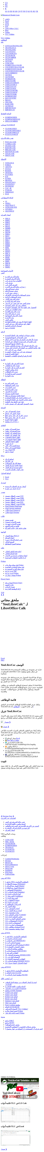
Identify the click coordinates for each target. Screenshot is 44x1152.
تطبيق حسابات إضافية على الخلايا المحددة (19, 335)
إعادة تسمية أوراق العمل (13, 467)
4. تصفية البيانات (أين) (12, 943)
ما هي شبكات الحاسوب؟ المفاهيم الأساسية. (20, 1027)
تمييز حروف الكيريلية (12, 314)
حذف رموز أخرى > (11, 293)
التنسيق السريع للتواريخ (13, 374)
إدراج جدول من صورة (12, 488)
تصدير (3, 492)
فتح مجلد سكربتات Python (14, 565)
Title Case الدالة (10, 1003)
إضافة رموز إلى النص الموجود (15, 305)
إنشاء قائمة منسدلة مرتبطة (14, 396)
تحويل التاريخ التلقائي (12, 365)
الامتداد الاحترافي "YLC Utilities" (16, 1009)
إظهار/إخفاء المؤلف (12, 441)
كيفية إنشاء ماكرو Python (14, 1011)
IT (26, 11)
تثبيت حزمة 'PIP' (11, 571)
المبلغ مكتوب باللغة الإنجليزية (15, 986)
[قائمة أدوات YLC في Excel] (15, 1145)
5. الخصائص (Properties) (13, 890)
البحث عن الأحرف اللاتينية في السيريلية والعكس (22, 826)
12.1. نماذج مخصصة (12, 913)
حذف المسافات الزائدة (13, 297)
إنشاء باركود (9, 452)
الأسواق (3, 159)
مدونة (3, 1017)
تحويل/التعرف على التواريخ (14, 363)
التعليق (3, 425)
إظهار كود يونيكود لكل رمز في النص (17, 324)
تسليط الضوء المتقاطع (13, 544)
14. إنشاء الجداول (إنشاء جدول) (16, 963)
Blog (6, 30)
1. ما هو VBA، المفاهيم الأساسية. (17, 882)
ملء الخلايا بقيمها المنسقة (14, 344)
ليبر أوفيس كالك (6, 979)
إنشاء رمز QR (10, 450)
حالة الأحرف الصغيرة (12, 279)
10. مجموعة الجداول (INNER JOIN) (17, 955)
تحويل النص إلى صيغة (12, 413)
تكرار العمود (9, 585)
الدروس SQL (5, 933)
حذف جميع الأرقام (11, 291)
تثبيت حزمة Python (11, 573)
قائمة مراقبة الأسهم (12, 526)
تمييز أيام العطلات (11, 372)
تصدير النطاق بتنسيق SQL (14, 502)
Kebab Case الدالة (11, 997)
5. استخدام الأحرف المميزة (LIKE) (17, 945)
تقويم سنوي (9, 520)
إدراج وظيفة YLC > (12, 422)
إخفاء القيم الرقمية (11, 354)
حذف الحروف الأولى (12, 299)
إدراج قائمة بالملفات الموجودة (15, 558)
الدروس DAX (6, 967)
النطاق (3, 380)
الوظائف (4, 40)
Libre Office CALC (12, 28)
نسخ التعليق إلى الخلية (13, 433)
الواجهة (3, 532)
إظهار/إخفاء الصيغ (11, 420)
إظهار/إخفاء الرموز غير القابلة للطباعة (18, 322)
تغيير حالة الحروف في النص (15, 822)
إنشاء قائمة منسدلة (12, 394)
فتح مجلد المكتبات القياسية (14, 567)
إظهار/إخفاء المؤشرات (13, 439)
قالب (2, 516)
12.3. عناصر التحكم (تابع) (14, 917)
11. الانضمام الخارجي (12, 957)
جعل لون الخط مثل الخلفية (14, 402)
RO (34, 11)
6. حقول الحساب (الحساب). (15, 947)
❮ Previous (5, 816)
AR (16, 11)
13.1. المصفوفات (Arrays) (14, 921)
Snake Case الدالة (11, 995)
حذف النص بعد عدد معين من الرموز (17, 303)
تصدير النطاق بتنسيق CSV (14, 496)
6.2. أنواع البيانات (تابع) (13, 894)
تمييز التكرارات (10, 387)
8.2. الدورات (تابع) (11, 902)
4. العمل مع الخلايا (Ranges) (14, 888)
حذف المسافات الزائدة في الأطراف (17, 295)
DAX (7, 25)
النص (2, 273)
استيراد (3, 483)
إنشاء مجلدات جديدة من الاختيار (16, 556)
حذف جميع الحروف (12, 289)
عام (2, 42)
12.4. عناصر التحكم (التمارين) (15, 919)
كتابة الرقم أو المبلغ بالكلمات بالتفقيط (18, 356)
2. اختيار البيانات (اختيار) (13, 939)
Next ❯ (11, 816)
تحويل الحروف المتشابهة (13, 316)
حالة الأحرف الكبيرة (12, 277)
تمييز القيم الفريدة (11, 383)
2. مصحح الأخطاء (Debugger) (15, 884)
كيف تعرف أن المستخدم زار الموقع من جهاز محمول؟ (24, 1029)
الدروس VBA (6, 878)
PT (22, 11)
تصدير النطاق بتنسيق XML (14, 498)
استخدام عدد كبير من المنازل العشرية (18, 352)
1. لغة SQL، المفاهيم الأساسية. (16, 936)
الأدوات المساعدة (7, 271)
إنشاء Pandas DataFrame (13, 506)
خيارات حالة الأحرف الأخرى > (15, 287)
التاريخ (3, 360)
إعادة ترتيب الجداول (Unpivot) (15, 988)
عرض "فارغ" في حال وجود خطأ (16, 415)
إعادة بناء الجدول (11, 391)
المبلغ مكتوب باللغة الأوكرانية (15, 824)
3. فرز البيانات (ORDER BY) (15, 941)
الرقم (3, 332)
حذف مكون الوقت (11, 370)
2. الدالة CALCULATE (13, 973)
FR (24, 11)
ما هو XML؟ (9, 1021)
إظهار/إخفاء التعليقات (12, 437)
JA (8, 11)
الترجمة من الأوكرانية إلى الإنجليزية (17, 828)
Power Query (5, 579)
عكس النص (9, 320)
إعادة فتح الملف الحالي (13, 551)
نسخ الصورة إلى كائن (12, 446)
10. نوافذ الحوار (10, 906)
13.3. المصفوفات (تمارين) (14, 925)
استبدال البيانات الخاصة (13, 326)
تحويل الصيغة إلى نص (12, 411)
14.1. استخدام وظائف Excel (14, 927)
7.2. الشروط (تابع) (11, 898)
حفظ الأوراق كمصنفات (13, 463)
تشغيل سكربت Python (13, 575)
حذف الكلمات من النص (13, 309)
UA (6, 3)
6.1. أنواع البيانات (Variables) (15, 892)
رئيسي (7, 19)
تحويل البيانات (10, 587)
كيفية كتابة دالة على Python (14, 1013)
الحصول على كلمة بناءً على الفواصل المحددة (20, 307)
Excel (7, 21)
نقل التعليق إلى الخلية (12, 435)
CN (19, 11)
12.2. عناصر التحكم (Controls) (15, 915)
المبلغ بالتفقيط (6, 114)
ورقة (2, 455)
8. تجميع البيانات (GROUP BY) (16, 951)
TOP (2, 593)
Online (7, 32)
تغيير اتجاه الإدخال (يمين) (13, 540)
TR (37, 11)
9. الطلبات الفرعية (11, 953)
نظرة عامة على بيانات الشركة (15, 528)
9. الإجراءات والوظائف (13, 904)
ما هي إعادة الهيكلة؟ (12, 1025)
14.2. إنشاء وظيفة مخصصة (14, 929)
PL (31, 11)
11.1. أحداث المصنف (12, 908)
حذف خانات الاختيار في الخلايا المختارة (18, 400)
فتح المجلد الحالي (11, 553)
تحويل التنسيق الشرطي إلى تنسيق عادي (19, 404)
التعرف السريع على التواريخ (14, 368)
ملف (2, 548)
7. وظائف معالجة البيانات (14, 949)
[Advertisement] (22, 635)
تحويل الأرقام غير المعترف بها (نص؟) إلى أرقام (21, 339)
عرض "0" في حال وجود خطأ (15, 417)
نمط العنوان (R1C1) (12, 536)
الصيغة (3, 408)
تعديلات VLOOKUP (8, 125)
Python (3, 561)
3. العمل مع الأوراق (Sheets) (14, 886)
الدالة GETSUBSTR (12, 1007)
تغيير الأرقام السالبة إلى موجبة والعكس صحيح (21, 346)
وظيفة (13, 991)
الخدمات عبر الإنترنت (8, 818)
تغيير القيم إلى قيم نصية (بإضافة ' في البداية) (20, 342)
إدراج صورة (9, 443)
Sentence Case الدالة (12, 1001)
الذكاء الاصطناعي (7, 198)
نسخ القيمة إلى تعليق (12, 429)
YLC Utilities (9, 34)
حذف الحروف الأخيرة (12, 301)
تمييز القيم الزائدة (11, 389)
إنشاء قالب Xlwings (12, 512)
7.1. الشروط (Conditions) (14, 896)
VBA (7, 23)
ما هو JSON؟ (9, 1023)
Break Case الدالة (11, 999)
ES (6, 11)
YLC (7, 479)
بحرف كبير (9, 283)
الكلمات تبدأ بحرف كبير (13, 281)
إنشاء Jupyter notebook (13, 508)
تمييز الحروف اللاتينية (12, 311)
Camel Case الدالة (11, 993)
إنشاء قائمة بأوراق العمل (13, 465)
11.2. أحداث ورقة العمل (13, 910)
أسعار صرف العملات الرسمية (15, 486)
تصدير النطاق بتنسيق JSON (14, 500)
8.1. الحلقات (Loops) (12, 900)
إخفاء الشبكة (9, 538)
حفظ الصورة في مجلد (13, 448)
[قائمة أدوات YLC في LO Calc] (15, 1122)
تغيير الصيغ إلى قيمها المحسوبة (16, 337)
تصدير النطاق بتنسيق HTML (15, 504)
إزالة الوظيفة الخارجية (13, 589)
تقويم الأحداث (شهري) (13, 524)
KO (29, 11)
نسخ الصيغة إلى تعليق (12, 431)
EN (6, 6)
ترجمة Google (10, 328)
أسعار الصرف (6, 215)
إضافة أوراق (9, 459)
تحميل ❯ (7, 722)
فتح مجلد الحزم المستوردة (14, 569)
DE (11, 11)
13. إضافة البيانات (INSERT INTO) (17, 961)
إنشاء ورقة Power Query (13, 583)
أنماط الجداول (6, 473)
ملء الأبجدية (9, 318)
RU (6, 5)
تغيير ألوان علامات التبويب (14, 469)
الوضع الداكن (9, 542)
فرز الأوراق (9, 461)
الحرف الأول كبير (11, 285)
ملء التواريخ (9, 376)
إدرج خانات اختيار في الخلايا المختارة (18, 398)
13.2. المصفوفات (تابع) (13, 923)
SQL (6, 27)
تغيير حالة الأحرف (7, 138)
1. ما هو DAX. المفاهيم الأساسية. (17, 971)
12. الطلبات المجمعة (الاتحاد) (15, 959)
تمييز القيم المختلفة (12, 385)
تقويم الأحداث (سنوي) (12, 522)
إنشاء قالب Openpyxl (12, 510)
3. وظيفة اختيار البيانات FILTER (16, 975)
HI (13, 11)
